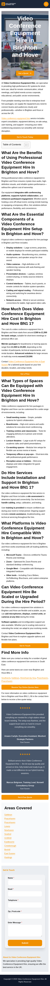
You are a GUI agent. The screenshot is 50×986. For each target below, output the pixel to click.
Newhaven (9, 830)
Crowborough (10, 846)
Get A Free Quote (25, 797)
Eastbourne (9, 842)
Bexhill (7, 850)
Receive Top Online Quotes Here (25, 687)
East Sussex (9, 853)
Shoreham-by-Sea (28, 678)
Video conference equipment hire (15, 118)
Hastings (8, 857)
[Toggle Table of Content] (25, 145)
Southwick (5, 678)
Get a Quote (23, 73)
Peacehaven (42, 678)
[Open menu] (46, 4)
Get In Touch (25, 646)
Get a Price (25, 374)
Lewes (7, 826)
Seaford (7, 834)
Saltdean (15, 678)
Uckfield (7, 838)
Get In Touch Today (25, 137)
